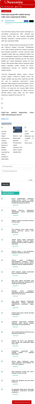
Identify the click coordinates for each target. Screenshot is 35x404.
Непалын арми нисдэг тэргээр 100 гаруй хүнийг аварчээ (23, 313)
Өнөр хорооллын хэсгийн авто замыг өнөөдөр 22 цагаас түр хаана (23, 372)
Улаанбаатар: (8, 6)
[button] (16, 190)
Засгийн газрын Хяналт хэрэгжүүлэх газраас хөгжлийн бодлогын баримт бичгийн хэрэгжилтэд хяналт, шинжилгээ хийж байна (23, 242)
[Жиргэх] (31, 21)
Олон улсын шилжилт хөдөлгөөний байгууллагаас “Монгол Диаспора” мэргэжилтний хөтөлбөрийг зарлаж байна (23, 303)
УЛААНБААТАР (6, 11)
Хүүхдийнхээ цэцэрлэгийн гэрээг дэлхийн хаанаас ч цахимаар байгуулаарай (23, 352)
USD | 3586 (19, 6)
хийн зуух (5, 119)
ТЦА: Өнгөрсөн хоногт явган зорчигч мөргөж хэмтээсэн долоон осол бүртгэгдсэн (23, 231)
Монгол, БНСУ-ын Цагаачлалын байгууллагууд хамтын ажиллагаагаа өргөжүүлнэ (23, 212)
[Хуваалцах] (26, 21)
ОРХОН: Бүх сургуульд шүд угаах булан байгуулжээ (23, 381)
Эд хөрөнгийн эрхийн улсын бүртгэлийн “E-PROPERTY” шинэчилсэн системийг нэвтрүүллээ (23, 391)
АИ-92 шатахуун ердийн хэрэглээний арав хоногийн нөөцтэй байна (23, 272)
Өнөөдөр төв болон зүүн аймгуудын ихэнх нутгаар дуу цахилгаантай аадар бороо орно (23, 342)
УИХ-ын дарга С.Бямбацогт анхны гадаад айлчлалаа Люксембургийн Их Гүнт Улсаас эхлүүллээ (23, 363)
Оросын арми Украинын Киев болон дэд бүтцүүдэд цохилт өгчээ (23, 332)
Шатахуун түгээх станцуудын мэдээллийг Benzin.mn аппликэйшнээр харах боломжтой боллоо (23, 292)
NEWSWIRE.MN (9, 21)
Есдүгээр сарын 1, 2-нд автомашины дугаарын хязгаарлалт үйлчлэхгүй (23, 252)
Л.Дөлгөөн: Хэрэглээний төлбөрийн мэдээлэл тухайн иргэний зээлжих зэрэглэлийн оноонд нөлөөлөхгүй (23, 323)
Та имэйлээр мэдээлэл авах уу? (21, 402)
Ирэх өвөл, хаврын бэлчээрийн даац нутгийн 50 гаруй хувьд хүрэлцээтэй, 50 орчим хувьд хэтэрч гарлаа (23, 282)
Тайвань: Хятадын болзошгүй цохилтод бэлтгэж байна (23, 221)
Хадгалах (6, 184)
